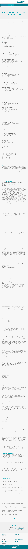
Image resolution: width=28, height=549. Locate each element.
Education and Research (10, 5)
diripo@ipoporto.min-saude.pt (17, 536)
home (2, 7)
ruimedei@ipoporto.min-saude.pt (19, 528)
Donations (3, 544)
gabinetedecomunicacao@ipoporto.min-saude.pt (19, 539)
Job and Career (3, 542)
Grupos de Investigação (6, 7)
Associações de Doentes (4, 543)
